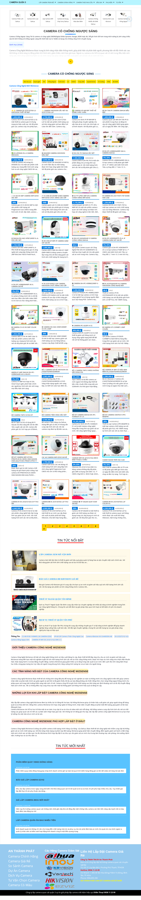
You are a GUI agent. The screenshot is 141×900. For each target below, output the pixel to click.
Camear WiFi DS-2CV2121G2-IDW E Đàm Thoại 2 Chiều (85, 459)
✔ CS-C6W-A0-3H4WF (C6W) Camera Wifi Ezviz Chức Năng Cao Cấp (55, 197)
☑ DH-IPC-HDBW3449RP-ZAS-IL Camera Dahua (114, 152)
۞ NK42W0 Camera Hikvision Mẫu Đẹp (53, 154)
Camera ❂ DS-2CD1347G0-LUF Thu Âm (55, 503)
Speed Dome (91, 82)
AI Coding (101, 82)
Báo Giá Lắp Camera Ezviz (30, 780)
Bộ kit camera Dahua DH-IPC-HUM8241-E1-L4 (84, 416)
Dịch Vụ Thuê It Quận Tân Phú (55, 620)
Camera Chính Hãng (65, 2)
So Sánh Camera (20, 866)
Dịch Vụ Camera (20, 875)
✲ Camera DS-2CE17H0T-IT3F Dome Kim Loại (116, 197)
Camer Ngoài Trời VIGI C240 (113, 460)
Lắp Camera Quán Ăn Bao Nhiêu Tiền (36, 820)
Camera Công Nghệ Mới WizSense (24, 86)
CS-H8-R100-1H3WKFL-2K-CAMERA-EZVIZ (37, 636)
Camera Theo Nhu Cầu (84, 2)
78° (44, 82)
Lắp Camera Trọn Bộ (46, 2)
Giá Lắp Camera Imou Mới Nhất (32, 800)
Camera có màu (20, 885)
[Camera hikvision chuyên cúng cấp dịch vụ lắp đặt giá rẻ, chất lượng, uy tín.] (59, 880)
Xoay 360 (81, 82)
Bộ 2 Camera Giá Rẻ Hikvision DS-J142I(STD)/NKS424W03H (55, 371)
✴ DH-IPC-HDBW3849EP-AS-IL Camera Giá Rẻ (22, 285)
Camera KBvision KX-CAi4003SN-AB (99, 636)
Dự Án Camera (19, 870)
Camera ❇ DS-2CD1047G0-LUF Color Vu (113, 503)
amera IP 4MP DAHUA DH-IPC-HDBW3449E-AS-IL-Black (22, 373)
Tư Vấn (118, 2)
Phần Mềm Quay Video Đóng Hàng (34, 762)
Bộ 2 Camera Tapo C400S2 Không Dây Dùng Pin (85, 371)
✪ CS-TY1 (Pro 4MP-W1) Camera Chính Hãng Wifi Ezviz (84, 197)
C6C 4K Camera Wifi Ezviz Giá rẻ (54, 457)
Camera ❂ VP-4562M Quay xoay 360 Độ (84, 503)
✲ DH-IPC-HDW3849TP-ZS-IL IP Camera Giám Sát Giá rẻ (113, 239)
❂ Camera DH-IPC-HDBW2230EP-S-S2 (85, 284)
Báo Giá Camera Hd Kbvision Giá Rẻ (59, 579)
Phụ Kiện (109, 2)
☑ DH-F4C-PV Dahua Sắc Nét (83, 153)
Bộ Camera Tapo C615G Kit (22, 415)
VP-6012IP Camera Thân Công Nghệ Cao (68, 636)
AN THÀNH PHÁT (21, 851)
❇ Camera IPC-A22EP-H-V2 (82, 325)
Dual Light (37, 82)
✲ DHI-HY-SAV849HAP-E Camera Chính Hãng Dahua (84, 239)
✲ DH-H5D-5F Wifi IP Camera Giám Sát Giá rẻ (55, 242)
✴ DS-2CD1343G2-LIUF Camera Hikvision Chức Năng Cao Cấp (54, 284)
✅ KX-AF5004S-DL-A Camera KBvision (22, 154)
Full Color (61, 82)
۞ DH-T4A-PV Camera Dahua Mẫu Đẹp (115, 111)
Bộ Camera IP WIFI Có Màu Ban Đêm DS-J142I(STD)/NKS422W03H (114, 371)
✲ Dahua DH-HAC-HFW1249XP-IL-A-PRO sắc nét (25, 239)
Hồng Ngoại (52, 82)
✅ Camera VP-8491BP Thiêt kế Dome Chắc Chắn (84, 111)
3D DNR (115, 82)
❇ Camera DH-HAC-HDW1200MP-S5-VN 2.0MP (54, 328)
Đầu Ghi (99, 2)
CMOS (73, 82)
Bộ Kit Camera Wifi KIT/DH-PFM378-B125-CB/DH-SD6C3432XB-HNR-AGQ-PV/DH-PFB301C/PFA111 (24, 459)
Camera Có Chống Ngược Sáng (70, 31)
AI (68, 82)
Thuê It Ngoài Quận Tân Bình (55, 599)
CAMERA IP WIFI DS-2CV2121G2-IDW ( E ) (46, 640)
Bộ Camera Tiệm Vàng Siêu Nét (54, 415)
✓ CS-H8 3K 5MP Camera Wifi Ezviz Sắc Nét (25, 197)
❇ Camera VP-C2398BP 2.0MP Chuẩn (113, 328)
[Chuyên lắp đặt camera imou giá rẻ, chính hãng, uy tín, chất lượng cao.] (59, 862)
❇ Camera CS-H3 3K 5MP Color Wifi (23, 328)
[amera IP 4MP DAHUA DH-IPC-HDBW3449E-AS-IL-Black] (25, 358)
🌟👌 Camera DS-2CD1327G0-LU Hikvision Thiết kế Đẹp (23, 111)
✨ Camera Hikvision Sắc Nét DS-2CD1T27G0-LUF (55, 111)
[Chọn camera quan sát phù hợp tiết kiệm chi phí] (129, 19)
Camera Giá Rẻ (19, 861)
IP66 (108, 82)
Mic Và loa (27, 82)
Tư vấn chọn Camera (24, 880)
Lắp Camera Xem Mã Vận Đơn (55, 554)
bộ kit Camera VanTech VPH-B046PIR (114, 416)
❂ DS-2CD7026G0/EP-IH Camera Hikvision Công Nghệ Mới (114, 284)
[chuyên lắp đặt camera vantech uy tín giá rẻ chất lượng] (59, 874)
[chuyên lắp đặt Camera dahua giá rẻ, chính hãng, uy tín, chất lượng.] (59, 856)
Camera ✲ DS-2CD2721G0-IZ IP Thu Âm (24, 503)
